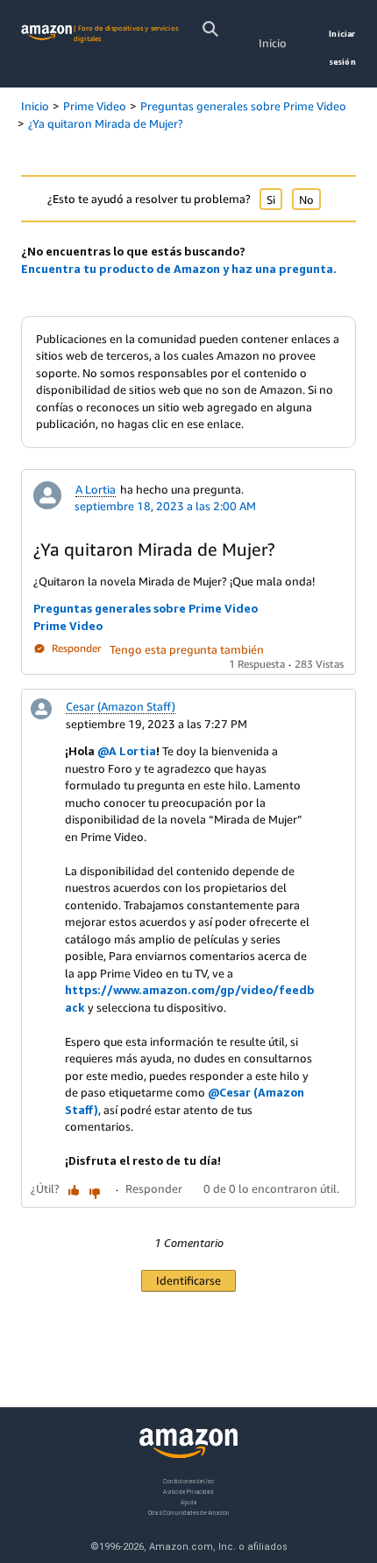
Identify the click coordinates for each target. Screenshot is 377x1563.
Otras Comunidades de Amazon (189, 1512)
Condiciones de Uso (188, 1481)
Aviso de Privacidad (188, 1491)
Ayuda (188, 1501)
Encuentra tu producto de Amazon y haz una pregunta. (179, 269)
